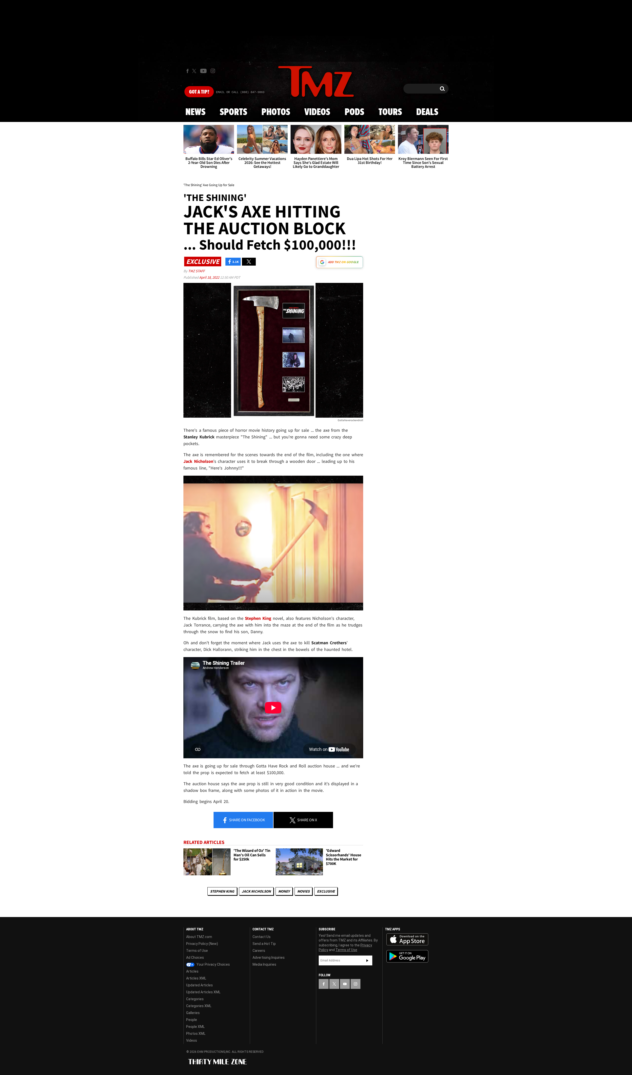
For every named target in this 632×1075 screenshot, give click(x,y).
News (195, 112)
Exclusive (326, 891)
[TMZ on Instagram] (213, 71)
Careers (259, 951)
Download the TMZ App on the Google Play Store (407, 956)
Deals (427, 112)
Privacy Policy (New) (202, 944)
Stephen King (222, 891)
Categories (195, 999)
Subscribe (367, 960)
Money (284, 891)
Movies (303, 891)
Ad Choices (195, 957)
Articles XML (196, 978)
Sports (233, 112)
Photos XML (195, 1034)
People (191, 1020)
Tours (390, 112)
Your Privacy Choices (213, 964)
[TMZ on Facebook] (187, 71)
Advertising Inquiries (269, 957)
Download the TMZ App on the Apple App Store (407, 939)
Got (199, 92)
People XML (195, 1027)
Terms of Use (197, 951)
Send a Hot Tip (264, 944)
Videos (317, 112)
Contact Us (262, 937)
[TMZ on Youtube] (203, 71)
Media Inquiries (264, 964)
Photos (275, 112)
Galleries (193, 1013)
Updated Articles (199, 985)
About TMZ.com (199, 937)
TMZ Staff (196, 271)
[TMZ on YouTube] (345, 984)
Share (246, 819)
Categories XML (198, 1006)
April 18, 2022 (209, 277)
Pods (354, 112)
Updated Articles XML (203, 992)
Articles (192, 971)
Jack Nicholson (256, 891)
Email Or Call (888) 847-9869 (240, 92)
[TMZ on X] (195, 71)
